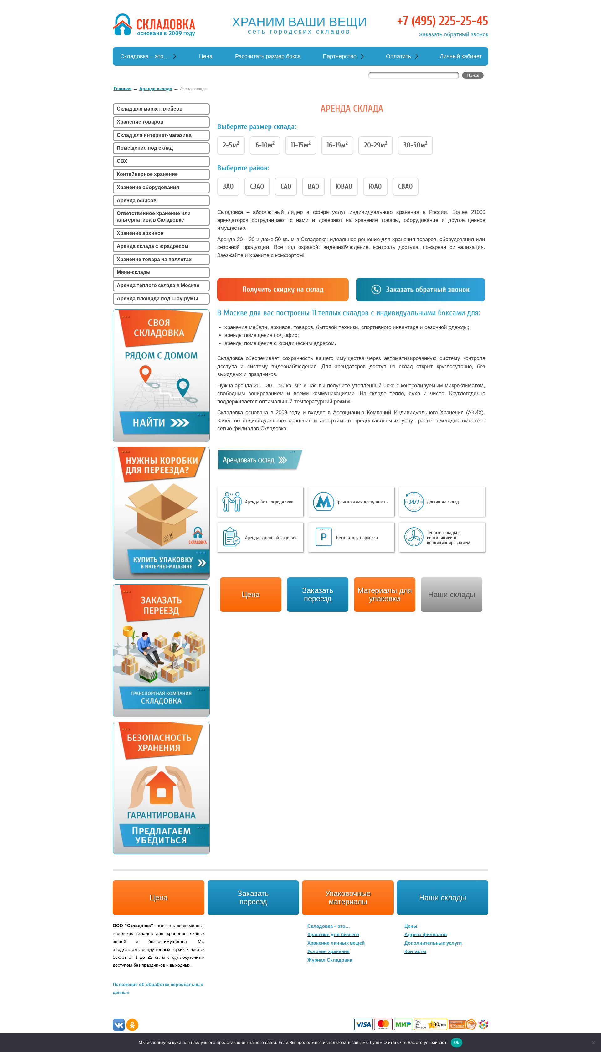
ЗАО (228, 186)
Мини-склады (134, 272)
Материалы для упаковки (384, 594)
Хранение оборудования (148, 187)
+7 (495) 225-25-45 (442, 21)
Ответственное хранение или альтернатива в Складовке (154, 217)
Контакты (415, 951)
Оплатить (398, 56)
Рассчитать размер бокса (268, 56)
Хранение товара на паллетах (154, 259)
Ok (457, 1042)
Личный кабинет (461, 56)
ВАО (313, 186)
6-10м (265, 144)
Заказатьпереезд (317, 594)
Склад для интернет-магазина (154, 135)
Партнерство (340, 56)
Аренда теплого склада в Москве (158, 285)
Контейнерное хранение (147, 174)
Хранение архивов (140, 233)
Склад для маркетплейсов (149, 108)
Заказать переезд (253, 897)
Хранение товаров (140, 122)
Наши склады (451, 594)
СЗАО (257, 186)
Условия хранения (328, 951)
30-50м (415, 144)
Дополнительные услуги (433, 943)
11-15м (301, 144)
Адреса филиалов (425, 934)
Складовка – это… (144, 56)
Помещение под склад (145, 148)
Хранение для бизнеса (333, 934)
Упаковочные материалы (348, 897)
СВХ (122, 161)
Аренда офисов (137, 200)
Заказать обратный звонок (453, 34)
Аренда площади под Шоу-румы (157, 298)
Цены (410, 926)
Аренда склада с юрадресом (152, 246)
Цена (206, 56)
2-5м (231, 144)
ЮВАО (344, 186)
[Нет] (593, 1042)
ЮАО (375, 186)
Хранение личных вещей (336, 943)
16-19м (337, 144)
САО (285, 186)
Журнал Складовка (329, 959)
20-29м (375, 144)
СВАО (405, 186)
